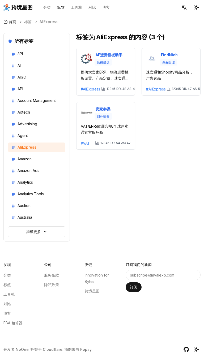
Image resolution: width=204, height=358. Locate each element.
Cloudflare (52, 349)
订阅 (133, 287)
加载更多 (33, 231)
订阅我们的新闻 (139, 264)
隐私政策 (51, 284)
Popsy (86, 349)
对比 (92, 7)
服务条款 (51, 275)
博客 (106, 7)
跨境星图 (92, 291)
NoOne (22, 349)
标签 (61, 7)
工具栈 (76, 7)
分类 (47, 7)
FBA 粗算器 (13, 323)
